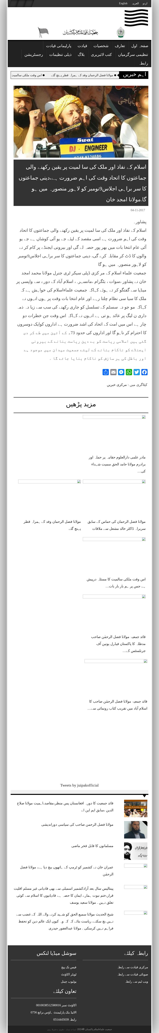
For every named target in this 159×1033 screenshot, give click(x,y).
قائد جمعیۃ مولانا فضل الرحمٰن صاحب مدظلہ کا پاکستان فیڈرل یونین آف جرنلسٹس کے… (118, 644)
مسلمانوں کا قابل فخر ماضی (92, 846)
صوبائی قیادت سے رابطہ (132, 974)
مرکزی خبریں (117, 385)
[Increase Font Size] (22, 211)
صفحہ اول (139, 46)
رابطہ (143, 63)
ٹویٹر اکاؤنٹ (68, 974)
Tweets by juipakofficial (79, 785)
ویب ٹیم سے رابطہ (136, 981)
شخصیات (101, 46)
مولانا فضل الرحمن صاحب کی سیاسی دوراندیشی (77, 824)
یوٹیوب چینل (68, 981)
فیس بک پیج (68, 967)
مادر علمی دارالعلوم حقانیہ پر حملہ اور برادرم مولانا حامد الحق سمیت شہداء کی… (117, 464)
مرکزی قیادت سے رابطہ (132, 967)
